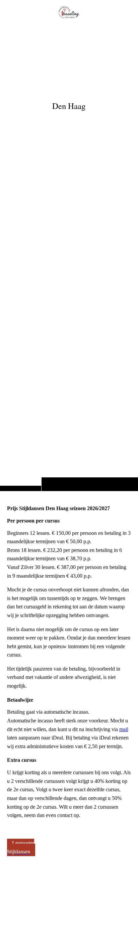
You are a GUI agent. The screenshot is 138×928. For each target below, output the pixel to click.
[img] (69, 259)
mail (123, 729)
